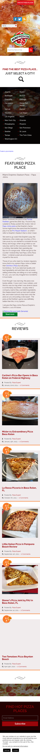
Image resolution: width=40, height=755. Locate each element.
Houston (8, 113)
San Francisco (25, 128)
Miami (22, 117)
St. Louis (23, 131)
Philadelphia (10, 124)
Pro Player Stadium (19, 231)
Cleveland (9, 103)
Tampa (7, 135)
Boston (22, 96)
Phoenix (23, 124)
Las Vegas (23, 113)
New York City (10, 120)
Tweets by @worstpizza (6, 151)
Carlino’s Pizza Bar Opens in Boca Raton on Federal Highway (20, 376)
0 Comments (24, 385)
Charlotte (8, 99)
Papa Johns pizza (9, 226)
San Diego (9, 128)
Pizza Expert (16, 382)
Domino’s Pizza (12, 266)
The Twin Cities (26, 135)
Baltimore (9, 96)
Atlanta (7, 92)
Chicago (23, 99)
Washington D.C (11, 139)
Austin (22, 92)
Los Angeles (9, 117)
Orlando (23, 120)
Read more (10, 314)
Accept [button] (15, 750)
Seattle (7, 131)
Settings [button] (6, 750)
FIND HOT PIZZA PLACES (25, 2)
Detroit (22, 109)
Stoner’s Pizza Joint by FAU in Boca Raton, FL (17, 601)
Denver (7, 109)
